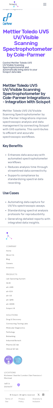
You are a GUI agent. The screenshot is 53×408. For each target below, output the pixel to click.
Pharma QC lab (12, 345)
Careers (9, 263)
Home (8, 251)
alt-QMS (10, 300)
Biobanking (10, 336)
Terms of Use (9, 400)
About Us (10, 255)
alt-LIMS (9, 287)
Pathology (10, 332)
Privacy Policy (22, 400)
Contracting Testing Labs (17, 323)
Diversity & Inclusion (37, 400)
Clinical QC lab (12, 349)
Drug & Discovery (13, 319)
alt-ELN (9, 291)
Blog (8, 259)
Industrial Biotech (13, 340)
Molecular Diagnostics (15, 328)
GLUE (8, 283)
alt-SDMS (10, 304)
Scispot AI (10, 308)
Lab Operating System (15, 279)
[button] (44, 4)
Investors (10, 267)
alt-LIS (9, 295)
